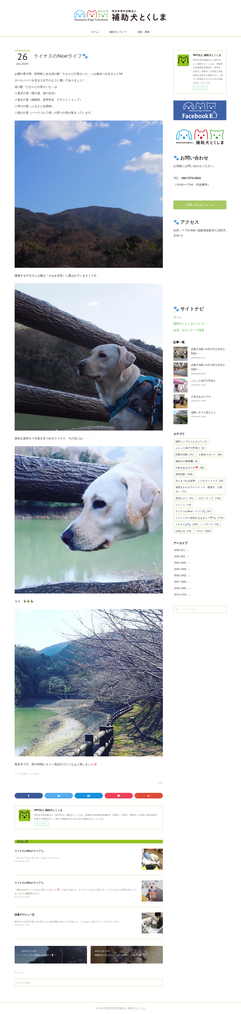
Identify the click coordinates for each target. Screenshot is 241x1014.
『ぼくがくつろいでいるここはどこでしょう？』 (38, 857)
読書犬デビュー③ (24, 914)
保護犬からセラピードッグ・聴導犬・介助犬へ (198, 489)
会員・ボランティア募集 (188, 330)
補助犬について (118, 31)
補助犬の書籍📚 (186, 461)
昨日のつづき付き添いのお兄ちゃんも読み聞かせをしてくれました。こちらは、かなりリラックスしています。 (67, 921)
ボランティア (210, 498)
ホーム (95, 31)
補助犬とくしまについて (188, 323)
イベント (183, 504)
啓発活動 (184, 474)
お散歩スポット (210, 454)
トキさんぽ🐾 (186, 524)
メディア (211, 524)
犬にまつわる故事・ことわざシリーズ (199, 480)
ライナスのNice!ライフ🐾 (29, 850)
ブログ (203, 531)
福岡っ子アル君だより (203, 412)
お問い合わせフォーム (200, 205)
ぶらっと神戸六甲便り (203, 380)
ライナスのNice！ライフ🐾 (193, 511)
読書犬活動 (184, 454)
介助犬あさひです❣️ (189, 467)
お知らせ (183, 531)
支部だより (184, 498)
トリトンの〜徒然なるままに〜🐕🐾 (199, 517)
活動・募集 (143, 31)
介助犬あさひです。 (202, 396)
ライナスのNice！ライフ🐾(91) (27, 773)
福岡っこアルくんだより (191, 441)
